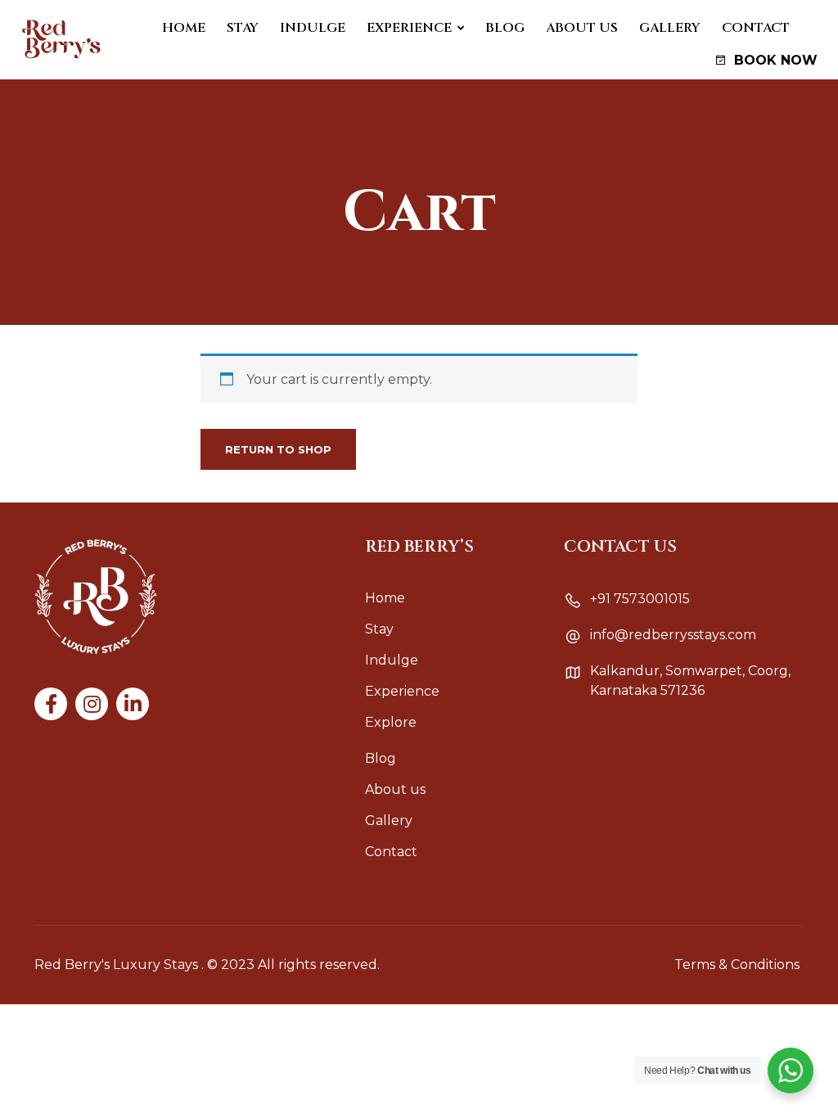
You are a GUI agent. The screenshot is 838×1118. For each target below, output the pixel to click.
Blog (505, 28)
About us (582, 28)
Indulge (312, 28)
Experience (409, 28)
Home (183, 28)
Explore (391, 722)
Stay (243, 28)
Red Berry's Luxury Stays (116, 964)
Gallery (670, 28)
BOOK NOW (774, 60)
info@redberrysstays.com (673, 634)
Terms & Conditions (737, 964)
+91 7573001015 (640, 598)
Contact (756, 28)
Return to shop (278, 449)
